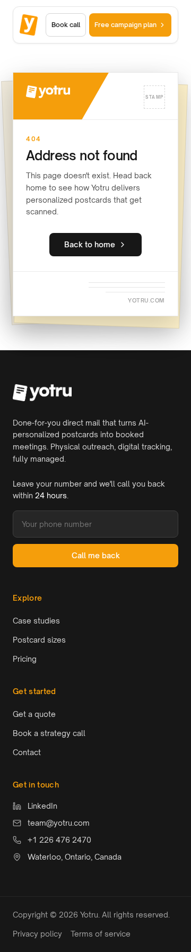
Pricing (25, 658)
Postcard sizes (39, 639)
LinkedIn (42, 805)
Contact (27, 752)
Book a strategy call (49, 733)
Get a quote (34, 714)
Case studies (36, 620)
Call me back (96, 555)
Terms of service (101, 933)
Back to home (89, 244)
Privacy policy (37, 933)
